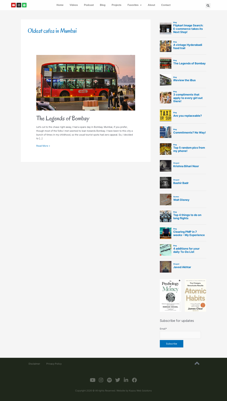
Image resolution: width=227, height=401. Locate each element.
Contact (165, 5)
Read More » (43, 145)
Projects (116, 5)
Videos (74, 5)
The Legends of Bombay (62, 118)
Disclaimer (34, 363)
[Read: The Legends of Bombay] (85, 82)
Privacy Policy (54, 363)
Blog (102, 5)
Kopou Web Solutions (140, 390)
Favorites (133, 5)
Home (60, 5)
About (151, 5)
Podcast (89, 5)
